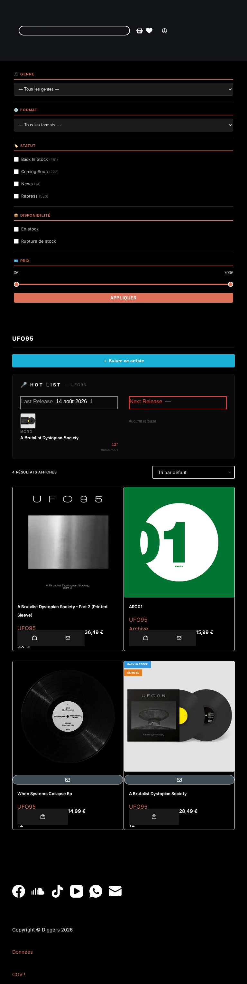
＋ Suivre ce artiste (123, 360)
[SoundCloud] (38, 891)
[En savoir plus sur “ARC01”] (145, 638)
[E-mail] (115, 891)
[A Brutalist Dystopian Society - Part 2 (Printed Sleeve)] (68, 542)
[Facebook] (18, 891)
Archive (138, 629)
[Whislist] (149, 30)
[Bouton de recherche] (125, 30)
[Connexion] (164, 30)
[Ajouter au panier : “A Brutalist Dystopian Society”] (154, 817)
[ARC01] (179, 542)
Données (22, 952)
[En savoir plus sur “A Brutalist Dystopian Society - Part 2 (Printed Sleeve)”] (34, 638)
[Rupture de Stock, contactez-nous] (68, 638)
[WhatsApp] (95, 891)
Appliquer (123, 298)
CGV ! (18, 974)
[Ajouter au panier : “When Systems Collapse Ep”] (42, 817)
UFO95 (26, 628)
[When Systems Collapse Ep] (68, 716)
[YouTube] (76, 891)
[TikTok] (57, 891)
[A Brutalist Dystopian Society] (179, 716)
